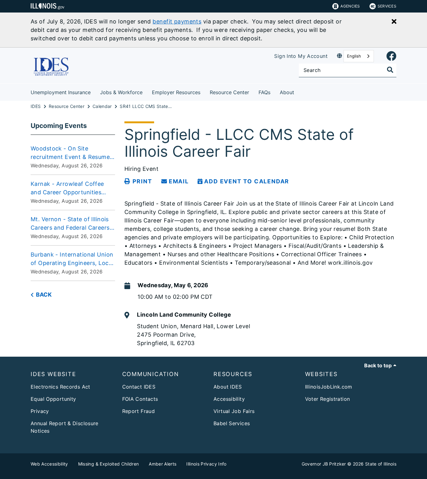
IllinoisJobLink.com (328, 387)
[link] (391, 56)
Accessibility (229, 399)
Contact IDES (139, 387)
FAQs (264, 92)
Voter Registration (327, 399)
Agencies (350, 6)
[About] (299, 91)
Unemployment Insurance (61, 92)
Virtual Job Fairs (234, 411)
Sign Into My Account (301, 56)
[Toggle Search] (390, 70)
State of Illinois (380, 463)
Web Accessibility (49, 463)
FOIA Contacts (140, 399)
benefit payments (177, 21)
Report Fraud (138, 411)
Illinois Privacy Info (206, 463)
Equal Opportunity (53, 399)
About (287, 92)
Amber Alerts (162, 463)
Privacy (40, 411)
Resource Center (229, 92)
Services (387, 6)
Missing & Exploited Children (108, 463)
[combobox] (359, 56)
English (354, 56)
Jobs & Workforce (121, 92)
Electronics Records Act (60, 387)
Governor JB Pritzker (324, 463)
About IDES (228, 387)
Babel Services (232, 423)
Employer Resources (176, 92)
